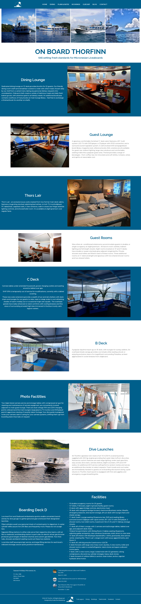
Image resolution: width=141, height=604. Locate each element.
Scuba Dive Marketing (58, 600)
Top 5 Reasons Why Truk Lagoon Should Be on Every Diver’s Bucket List (71, 586)
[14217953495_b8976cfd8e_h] (122, 26)
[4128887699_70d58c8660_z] (88, 26)
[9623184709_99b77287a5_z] (53, 26)
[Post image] (55, 571)
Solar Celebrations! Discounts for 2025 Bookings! (72, 579)
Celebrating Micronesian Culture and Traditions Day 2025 (72, 571)
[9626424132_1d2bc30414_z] (18, 26)
